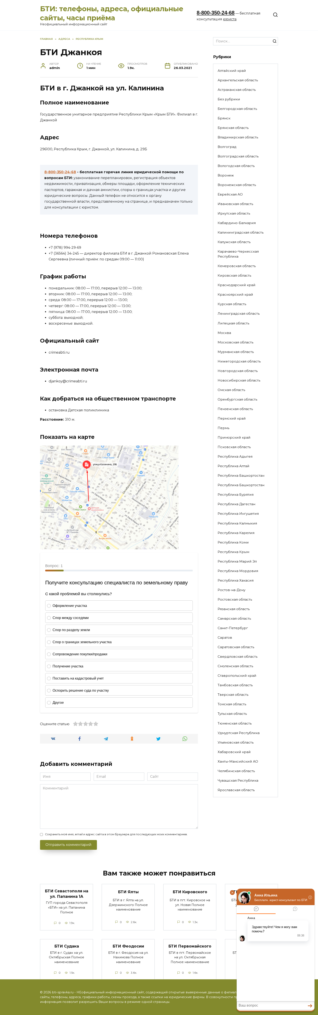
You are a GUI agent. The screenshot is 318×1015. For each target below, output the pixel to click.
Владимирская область (238, 137)
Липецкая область (233, 323)
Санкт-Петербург (233, 628)
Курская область (232, 304)
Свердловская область (237, 656)
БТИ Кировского (190, 892)
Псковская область (234, 447)
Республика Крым (233, 552)
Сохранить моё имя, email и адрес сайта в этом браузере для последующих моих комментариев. (116, 834)
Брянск (224, 118)
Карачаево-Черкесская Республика (238, 253)
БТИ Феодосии (128, 946)
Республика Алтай (233, 466)
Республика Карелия (236, 533)
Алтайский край (232, 71)
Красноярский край (235, 294)
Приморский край (234, 437)
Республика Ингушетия (238, 514)
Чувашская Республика (238, 780)
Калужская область (234, 242)
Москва (224, 333)
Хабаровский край (234, 752)
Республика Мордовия (238, 571)
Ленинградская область (239, 313)
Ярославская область (236, 790)
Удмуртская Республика (239, 733)
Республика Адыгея (235, 456)
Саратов (225, 637)
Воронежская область (237, 185)
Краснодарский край (236, 285)
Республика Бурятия (236, 494)
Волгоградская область (238, 156)
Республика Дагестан (236, 504)
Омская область (231, 390)
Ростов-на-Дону (231, 590)
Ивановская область (235, 204)
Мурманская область (236, 352)
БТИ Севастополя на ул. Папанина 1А (66, 894)
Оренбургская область (237, 399)
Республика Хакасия (236, 580)
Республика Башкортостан (241, 475)
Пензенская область (235, 409)
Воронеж (226, 175)
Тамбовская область (235, 685)
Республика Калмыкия (237, 523)
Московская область (235, 342)
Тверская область (233, 695)
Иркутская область (234, 213)
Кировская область (234, 275)
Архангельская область (238, 80)
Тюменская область (235, 723)
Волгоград (227, 147)
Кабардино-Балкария (237, 223)
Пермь (223, 428)
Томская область (232, 704)
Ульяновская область (236, 742)
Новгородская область (238, 371)
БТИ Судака (66, 946)
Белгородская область (237, 109)
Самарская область (234, 618)
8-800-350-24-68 (215, 13)
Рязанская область (234, 609)
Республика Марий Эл (237, 561)
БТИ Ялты (128, 892)
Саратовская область (236, 647)
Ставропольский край (237, 675)
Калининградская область (240, 232)
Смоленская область (235, 666)
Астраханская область (237, 90)
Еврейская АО (230, 194)
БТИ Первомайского (189, 946)
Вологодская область (236, 166)
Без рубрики (229, 99)
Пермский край (232, 418)
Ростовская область (235, 599)
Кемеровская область (237, 266)
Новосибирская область (239, 380)
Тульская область (232, 714)
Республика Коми (233, 542)
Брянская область (233, 128)
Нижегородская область (239, 361)
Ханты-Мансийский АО (238, 761)
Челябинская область (236, 771)
